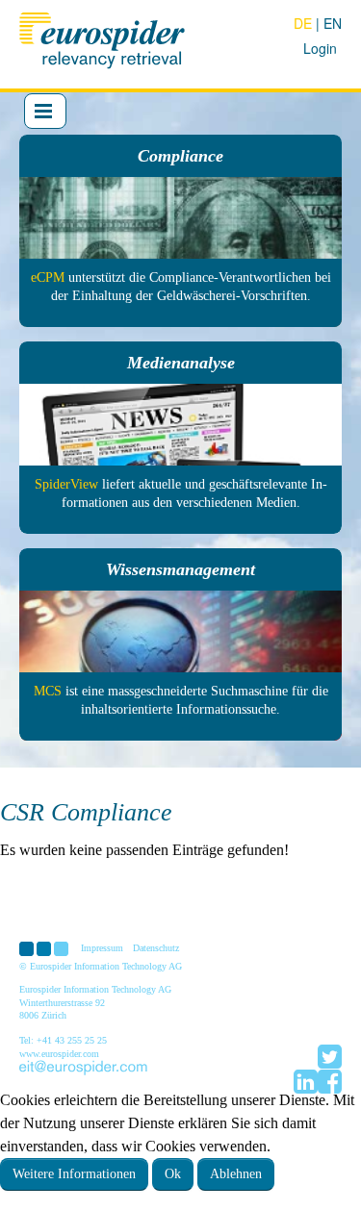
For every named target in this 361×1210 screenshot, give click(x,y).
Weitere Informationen (74, 1174)
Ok (173, 1174)
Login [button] (320, 48)
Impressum (102, 948)
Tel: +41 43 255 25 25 (63, 1040)
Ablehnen (236, 1174)
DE (305, 23)
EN (332, 23)
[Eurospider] (104, 38)
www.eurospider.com (59, 1053)
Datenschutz (156, 948)
